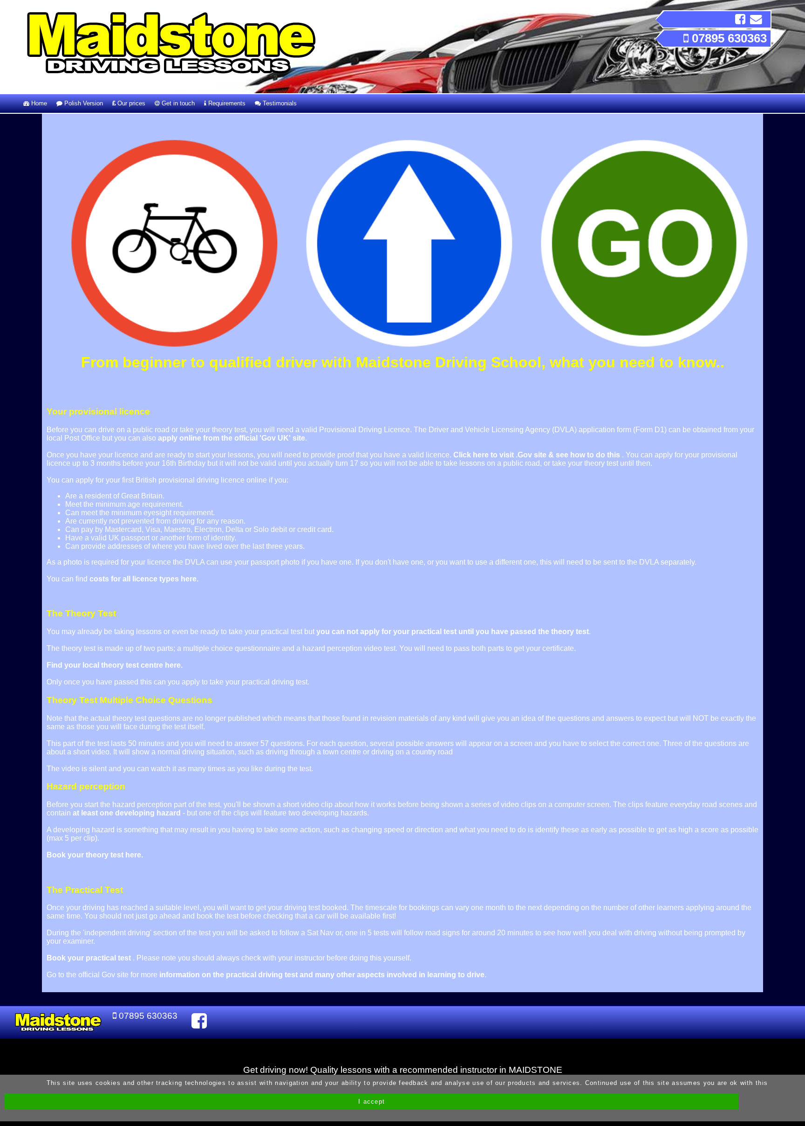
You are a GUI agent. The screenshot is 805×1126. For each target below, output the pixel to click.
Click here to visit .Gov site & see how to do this (537, 455)
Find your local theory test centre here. (115, 665)
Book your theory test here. (95, 855)
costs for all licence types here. (143, 579)
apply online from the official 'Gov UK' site (231, 438)
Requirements (226, 103)
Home (38, 103)
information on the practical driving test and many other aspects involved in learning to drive (321, 975)
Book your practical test (90, 958)
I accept (371, 1101)
